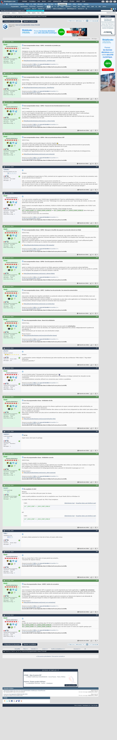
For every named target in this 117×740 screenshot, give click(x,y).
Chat (49, 1)
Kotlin (62, 6)
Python (83, 6)
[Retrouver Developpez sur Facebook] (115, 9)
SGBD (69, 4)
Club (83, 1)
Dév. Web (50, 4)
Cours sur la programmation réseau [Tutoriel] (28, 25)
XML (100, 6)
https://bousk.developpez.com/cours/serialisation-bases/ (40, 335)
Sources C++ (81, 8)
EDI (56, 4)
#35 (97, 453)
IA (31, 4)
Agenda (33, 12)
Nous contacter (78, 705)
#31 (97, 348)
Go (58, 6)
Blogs (44, 1)
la (34, 64)
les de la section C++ (48, 64)
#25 (97, 166)
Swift (92, 6)
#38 (97, 551)
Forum (7, 16)
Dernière (95, 21)
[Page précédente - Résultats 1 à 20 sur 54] (83, 21)
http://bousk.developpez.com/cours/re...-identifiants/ (39, 87)
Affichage (94, 38)
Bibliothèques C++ (71, 8)
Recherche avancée (111, 12)
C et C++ (13, 16)
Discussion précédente (44, 656)
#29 (97, 286)
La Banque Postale (33, 683)
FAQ (38, 1)
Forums (24, 1)
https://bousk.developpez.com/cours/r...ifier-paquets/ (39, 245)
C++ (49, 6)
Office (74, 4)
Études (71, 1)
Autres (104, 6)
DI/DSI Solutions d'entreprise (16, 4)
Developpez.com (86, 705)
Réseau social (21, 12)
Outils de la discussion (83, 38)
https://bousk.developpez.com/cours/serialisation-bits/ (40, 419)
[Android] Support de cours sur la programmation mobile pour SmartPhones (24, 690)
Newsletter (57, 1)
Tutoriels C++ (41, 8)
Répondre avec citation (84, 70)
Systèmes (86, 4)
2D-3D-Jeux (32, 6)
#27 (97, 226)
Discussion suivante (58, 656)
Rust (88, 6)
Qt (96, 6)
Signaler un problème (30, 21)
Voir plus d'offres (71, 685)
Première (79, 21)
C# (52, 6)
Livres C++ (48, 8)
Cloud (27, 4)
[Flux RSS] (111, 9)
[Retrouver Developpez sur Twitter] (113, 9)
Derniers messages (5, 12)
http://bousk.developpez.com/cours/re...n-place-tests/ (39, 121)
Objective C (68, 6)
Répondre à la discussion (12, 21)
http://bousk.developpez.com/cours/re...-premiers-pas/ (39, 60)
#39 (97, 580)
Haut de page (94, 705)
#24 (97, 133)
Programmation (62, 4)
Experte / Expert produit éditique (34, 681)
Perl (79, 6)
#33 (97, 396)
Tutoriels (32, 1)
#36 (97, 485)
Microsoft (40, 4)
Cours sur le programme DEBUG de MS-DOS (16, 694)
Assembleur (40, 6)
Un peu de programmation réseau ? (31, 65)
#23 (97, 102)
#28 (97, 257)
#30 (97, 316)
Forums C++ (27, 8)
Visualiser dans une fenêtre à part (86, 503)
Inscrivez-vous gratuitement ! (35, 10)
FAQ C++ (34, 8)
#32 (97, 368)
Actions (13, 12)
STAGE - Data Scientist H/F (32, 675)
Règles (42, 12)
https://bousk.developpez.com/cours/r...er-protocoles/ (39, 304)
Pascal (74, 6)
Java (45, 4)
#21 (97, 41)
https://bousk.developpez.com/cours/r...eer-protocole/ (39, 154)
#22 (97, 73)
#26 (97, 192)
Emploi (65, 1)
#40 (97, 615)
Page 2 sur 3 (72, 20)
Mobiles (80, 4)
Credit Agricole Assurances (37, 677)
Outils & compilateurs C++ (59, 8)
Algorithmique (24, 6)
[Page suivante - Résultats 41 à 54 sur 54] (91, 21)
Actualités (17, 649)
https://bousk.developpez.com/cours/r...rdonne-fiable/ (39, 273)
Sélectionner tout (69, 503)
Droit (78, 1)
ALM (35, 4)
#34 (97, 431)
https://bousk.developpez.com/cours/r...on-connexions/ (39, 602)
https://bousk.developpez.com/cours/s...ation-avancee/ (39, 472)
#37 (97, 530)
